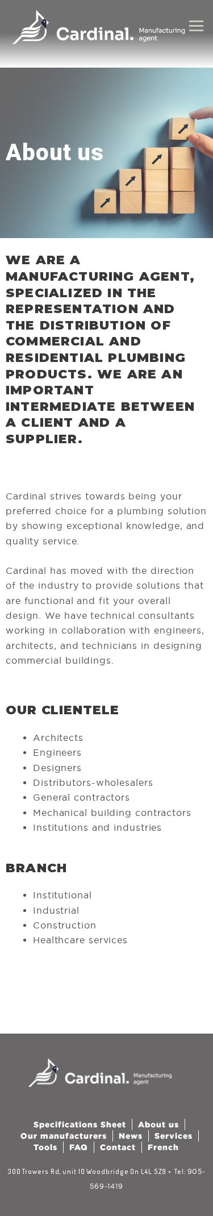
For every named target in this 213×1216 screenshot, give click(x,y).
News (131, 1135)
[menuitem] (163, 1147)
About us (158, 1124)
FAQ (78, 1147)
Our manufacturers (63, 1135)
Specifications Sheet (80, 1124)
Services (173, 1135)
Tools (45, 1147)
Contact (118, 1147)
